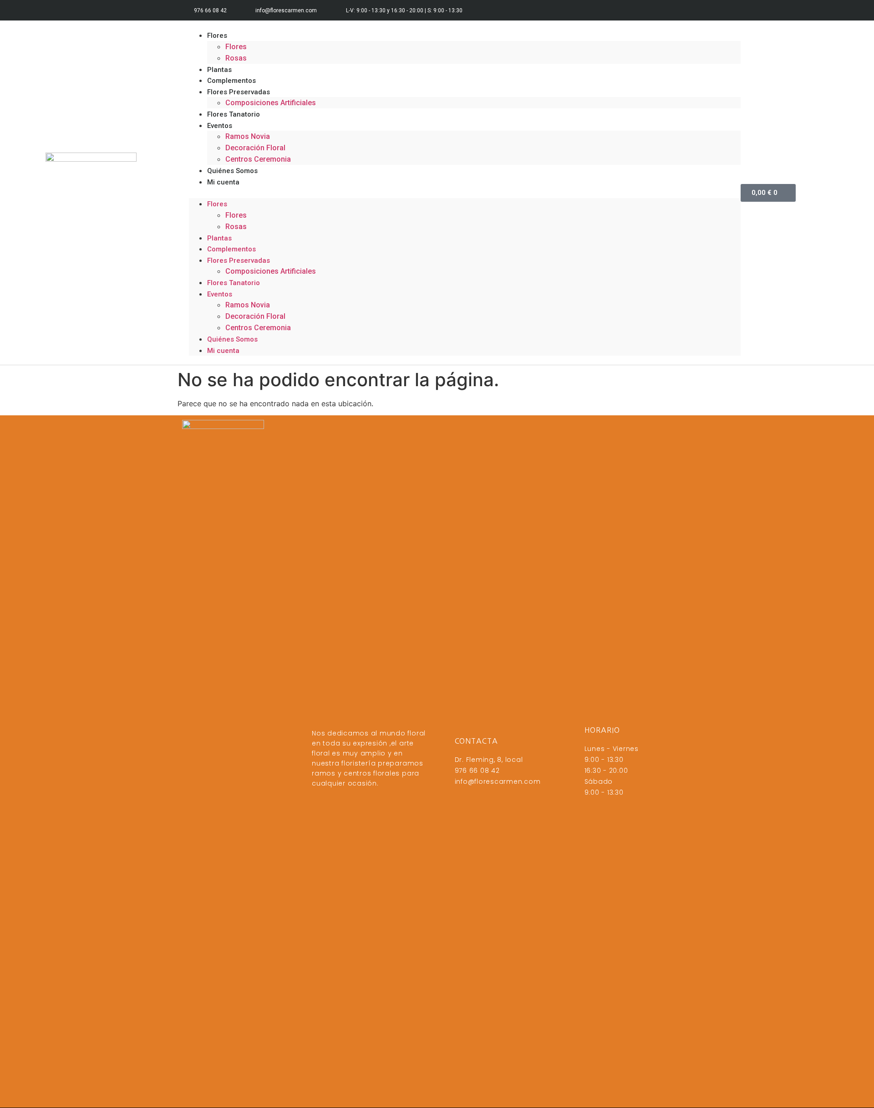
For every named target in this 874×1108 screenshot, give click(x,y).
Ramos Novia (247, 136)
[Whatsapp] (686, 10)
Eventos (219, 126)
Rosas (236, 226)
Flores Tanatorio (233, 114)
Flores (217, 35)
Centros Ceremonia (258, 159)
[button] (465, 192)
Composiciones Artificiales (270, 102)
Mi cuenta (223, 182)
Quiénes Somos (232, 339)
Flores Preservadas (238, 260)
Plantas (219, 238)
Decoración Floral (255, 316)
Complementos (231, 249)
